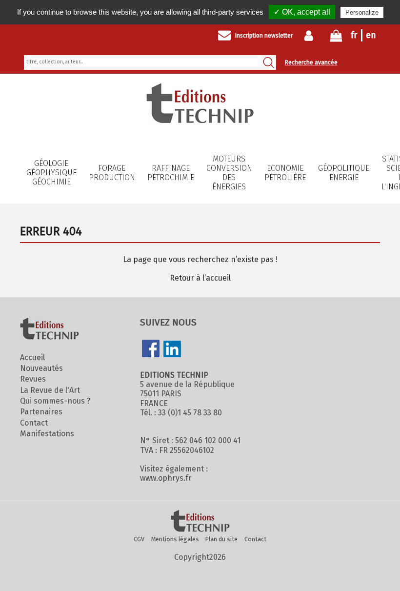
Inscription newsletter (264, 35)
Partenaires (41, 411)
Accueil (32, 357)
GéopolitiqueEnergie (343, 172)
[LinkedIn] (172, 350)
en (371, 35)
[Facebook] (151, 349)
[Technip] (200, 120)
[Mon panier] (336, 37)
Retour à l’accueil (200, 278)
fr (354, 35)
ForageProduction (112, 172)
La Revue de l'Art (50, 390)
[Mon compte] (311, 35)
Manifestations (47, 433)
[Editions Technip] (200, 521)
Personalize (362, 12)
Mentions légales (175, 539)
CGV (139, 539)
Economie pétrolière (285, 172)
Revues (33, 379)
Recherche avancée (311, 62)
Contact (34, 423)
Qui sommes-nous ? (55, 401)
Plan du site (221, 539)
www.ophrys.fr (166, 478)
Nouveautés (41, 368)
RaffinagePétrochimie (170, 172)
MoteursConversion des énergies (229, 172)
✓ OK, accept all (302, 12)
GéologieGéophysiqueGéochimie (51, 172)
